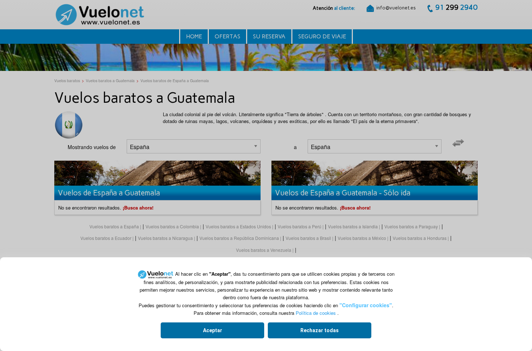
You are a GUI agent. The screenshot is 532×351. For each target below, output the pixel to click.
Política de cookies (316, 312)
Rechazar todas (319, 330)
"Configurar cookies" (365, 305)
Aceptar (212, 330)
